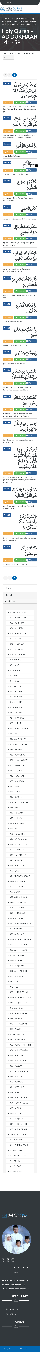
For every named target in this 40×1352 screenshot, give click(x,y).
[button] (35, 165)
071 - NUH (14, 982)
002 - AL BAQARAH (18, 618)
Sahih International (10, 24)
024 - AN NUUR (16, 734)
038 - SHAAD (15, 808)
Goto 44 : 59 (22, 560)
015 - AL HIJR (15, 686)
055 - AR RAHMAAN (18, 897)
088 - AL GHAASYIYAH (19, 1071)
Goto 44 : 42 (22, 131)
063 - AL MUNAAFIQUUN (21, 939)
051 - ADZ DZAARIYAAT (20, 876)
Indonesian (6, 21)
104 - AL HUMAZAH (18, 1156)
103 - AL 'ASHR (16, 1150)
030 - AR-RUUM (17, 765)
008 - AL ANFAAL (17, 649)
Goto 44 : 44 (22, 170)
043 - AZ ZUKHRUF (18, 834)
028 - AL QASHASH (18, 755)
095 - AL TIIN (15, 1108)
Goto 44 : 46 (22, 215)
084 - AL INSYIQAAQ (19, 1050)
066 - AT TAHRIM (17, 955)
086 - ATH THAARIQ (18, 1061)
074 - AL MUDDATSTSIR (20, 997)
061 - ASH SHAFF (17, 929)
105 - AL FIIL (15, 1161)
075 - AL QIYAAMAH (18, 1003)
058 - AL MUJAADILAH (19, 913)
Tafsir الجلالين (25, 24)
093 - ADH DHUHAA (18, 1098)
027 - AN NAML (16, 750)
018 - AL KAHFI (16, 702)
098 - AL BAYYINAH (18, 1124)
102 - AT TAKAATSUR (19, 1145)
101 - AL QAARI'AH (17, 1140)
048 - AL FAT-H (16, 860)
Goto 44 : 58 (22, 534)
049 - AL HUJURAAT (18, 866)
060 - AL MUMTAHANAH (20, 924)
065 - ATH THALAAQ (18, 950)
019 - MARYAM (16, 707)
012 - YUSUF (15, 670)
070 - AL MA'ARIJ (17, 976)
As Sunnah (11, 1314)
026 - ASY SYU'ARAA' (18, 744)
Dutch (13, 19)
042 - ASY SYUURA (18, 829)
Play (30, 102)
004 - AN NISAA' (17, 628)
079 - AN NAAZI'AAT (18, 1024)
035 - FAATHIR (16, 792)
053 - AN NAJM (16, 887)
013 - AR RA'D (15, 676)
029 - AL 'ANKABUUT (19, 760)
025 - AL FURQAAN (18, 739)
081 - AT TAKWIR (17, 1034)
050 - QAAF (15, 871)
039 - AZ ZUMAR (17, 813)
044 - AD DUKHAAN (18, 839)
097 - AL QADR (16, 1119)
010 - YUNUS (15, 660)
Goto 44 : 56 (22, 473)
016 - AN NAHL (16, 691)
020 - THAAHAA (17, 713)
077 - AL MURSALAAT (19, 1013)
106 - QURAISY (16, 1166)
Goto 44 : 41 (22, 102)
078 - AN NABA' (16, 1019)
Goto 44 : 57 (22, 502)
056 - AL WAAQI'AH (18, 902)
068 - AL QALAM (17, 966)
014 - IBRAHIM (16, 681)
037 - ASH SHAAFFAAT (19, 802)
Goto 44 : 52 (22, 359)
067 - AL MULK (16, 960)
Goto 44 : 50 (22, 317)
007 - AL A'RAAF (17, 644)
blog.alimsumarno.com (15, 1285)
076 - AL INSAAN (17, 1008)
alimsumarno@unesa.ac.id (16, 1281)
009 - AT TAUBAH (17, 655)
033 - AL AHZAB (17, 781)
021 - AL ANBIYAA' (17, 718)
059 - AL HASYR (16, 918)
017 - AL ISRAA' (16, 697)
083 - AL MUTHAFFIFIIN (20, 1045)
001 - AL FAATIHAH (18, 612)
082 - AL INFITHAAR (18, 1040)
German (29, 19)
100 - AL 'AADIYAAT (18, 1135)
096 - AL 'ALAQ (16, 1113)
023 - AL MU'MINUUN (19, 728)
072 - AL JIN (15, 987)
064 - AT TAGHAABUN (19, 945)
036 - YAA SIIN (16, 797)
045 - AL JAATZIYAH (18, 844)
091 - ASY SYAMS (17, 1087)
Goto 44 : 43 (22, 152)
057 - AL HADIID (17, 908)
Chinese (5, 19)
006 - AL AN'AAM (17, 639)
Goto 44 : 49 (22, 291)
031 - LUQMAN (16, 771)
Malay (32, 21)
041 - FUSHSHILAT (18, 823)
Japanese (24, 21)
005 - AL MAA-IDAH (18, 633)
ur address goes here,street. (17, 1289)
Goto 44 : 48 (22, 265)
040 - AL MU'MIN (17, 818)
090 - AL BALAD (17, 1082)
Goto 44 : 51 (22, 341)
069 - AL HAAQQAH (18, 971)
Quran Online (12, 1309)
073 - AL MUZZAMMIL (19, 992)
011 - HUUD (14, 665)
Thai (34, 24)
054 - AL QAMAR (17, 892)
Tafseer (9, 102)
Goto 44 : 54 (22, 409)
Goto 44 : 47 (22, 238)
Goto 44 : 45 (22, 194)
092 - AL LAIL (15, 1092)
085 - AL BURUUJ (17, 1055)
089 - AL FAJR (16, 1077)
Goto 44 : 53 (22, 383)
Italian (15, 21)
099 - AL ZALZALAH (18, 1129)
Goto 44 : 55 (22, 436)
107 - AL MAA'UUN (17, 1171)
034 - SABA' (15, 786)
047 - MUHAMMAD (18, 855)
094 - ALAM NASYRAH (19, 1103)
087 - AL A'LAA (16, 1066)
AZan (9, 3)
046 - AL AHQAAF (17, 850)
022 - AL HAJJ (16, 723)
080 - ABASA (15, 1029)
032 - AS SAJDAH (17, 776)
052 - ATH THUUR (18, 881)
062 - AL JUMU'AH (17, 934)
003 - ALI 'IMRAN (17, 623)
